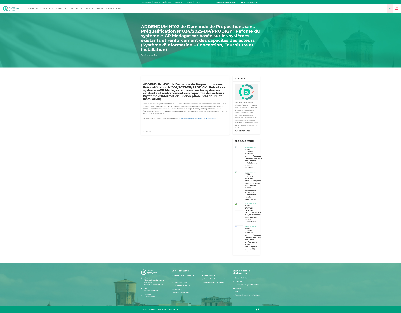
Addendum (153, 55)
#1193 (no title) (47, 8)
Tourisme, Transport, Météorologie (247, 295)
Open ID (197, 2)
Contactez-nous (113, 8)
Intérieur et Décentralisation (183, 279)
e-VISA (237, 292)
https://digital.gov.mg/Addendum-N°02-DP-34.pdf (197, 118)
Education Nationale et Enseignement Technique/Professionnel (181, 289)
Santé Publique (209, 275)
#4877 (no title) (77, 8)
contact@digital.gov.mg (250, 2)
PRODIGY (89, 8)
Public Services (146, 2)
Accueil (143, 55)
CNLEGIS (238, 281)
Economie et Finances (181, 282)
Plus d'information (243, 131)
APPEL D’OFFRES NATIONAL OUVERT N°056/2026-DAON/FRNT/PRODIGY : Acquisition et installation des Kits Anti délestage (254, 158)
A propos (99, 8)
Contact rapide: (227, 2)
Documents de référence (162, 2)
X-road (189, 2)
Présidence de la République (183, 275)
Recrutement (179, 2)
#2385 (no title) (62, 8)
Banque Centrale (240, 278)
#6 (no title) (33, 8)
